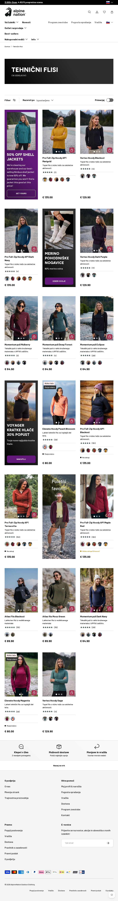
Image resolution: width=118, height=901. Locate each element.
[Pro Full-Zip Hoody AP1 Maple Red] (96, 496)
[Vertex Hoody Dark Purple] (96, 231)
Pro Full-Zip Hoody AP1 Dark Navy (19, 258)
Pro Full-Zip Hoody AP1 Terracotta (16, 524)
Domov (7, 46)
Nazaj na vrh (59, 765)
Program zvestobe (58, 22)
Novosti (26, 22)
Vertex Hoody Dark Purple (93, 256)
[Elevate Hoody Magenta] (21, 674)
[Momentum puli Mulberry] (21, 318)
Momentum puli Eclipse (92, 344)
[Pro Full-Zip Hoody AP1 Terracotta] (21, 496)
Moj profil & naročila (71, 786)
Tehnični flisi (18, 46)
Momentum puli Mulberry (17, 344)
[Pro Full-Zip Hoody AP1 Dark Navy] (21, 231)
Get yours (21, 193)
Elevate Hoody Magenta (17, 700)
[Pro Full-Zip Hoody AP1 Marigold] (59, 132)
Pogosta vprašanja (81, 22)
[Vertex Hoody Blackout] (96, 132)
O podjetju (10, 859)
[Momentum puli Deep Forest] (59, 318)
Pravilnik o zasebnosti (16, 847)
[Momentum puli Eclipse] (96, 318)
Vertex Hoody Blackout (92, 157)
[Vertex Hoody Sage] (59, 674)
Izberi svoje (59, 281)
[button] (112, 12)
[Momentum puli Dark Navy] (96, 590)
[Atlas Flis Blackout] (21, 590)
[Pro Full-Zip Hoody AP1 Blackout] (96, 402)
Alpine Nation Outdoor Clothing (23, 884)
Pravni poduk (11, 853)
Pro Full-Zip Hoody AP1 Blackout (92, 430)
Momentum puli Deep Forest (57, 344)
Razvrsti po (29, 100)
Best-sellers (11, 33)
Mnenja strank (12, 792)
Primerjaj (99, 100)
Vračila (98, 22)
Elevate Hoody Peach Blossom (58, 428)
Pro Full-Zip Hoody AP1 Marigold (54, 159)
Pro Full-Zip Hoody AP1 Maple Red (95, 524)
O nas (7, 786)
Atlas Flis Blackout (15, 616)
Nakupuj (21, 459)
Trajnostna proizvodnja (16, 797)
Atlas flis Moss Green (53, 616)
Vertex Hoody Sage (52, 700)
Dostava (65, 803)
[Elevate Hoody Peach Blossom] (59, 402)
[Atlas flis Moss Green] (59, 590)
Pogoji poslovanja (14, 830)
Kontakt (65, 815)
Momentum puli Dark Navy (93, 616)
